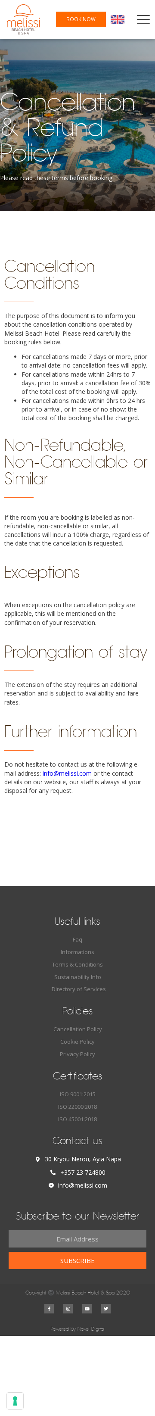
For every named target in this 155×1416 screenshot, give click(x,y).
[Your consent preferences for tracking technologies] (15, 1401)
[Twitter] (106, 1308)
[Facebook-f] (49, 1308)
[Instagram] (68, 1308)
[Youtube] (87, 1308)
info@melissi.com (67, 773)
